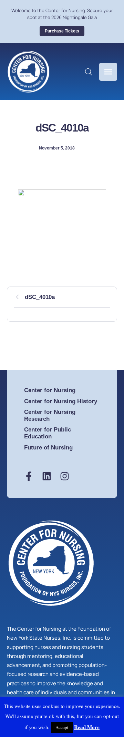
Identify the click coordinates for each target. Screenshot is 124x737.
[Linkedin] (46, 476)
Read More (87, 727)
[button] (62, 31)
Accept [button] (62, 727)
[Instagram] (64, 476)
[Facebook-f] (28, 476)
